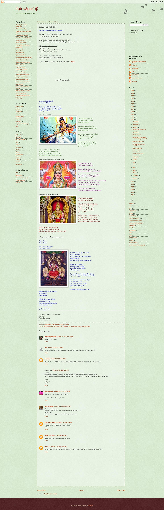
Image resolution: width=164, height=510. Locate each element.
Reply (46, 341)
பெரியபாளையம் (133, 242)
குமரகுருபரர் (19, 111)
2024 (132, 90)
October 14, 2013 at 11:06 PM (60, 370)
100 (130, 232)
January (135, 178)
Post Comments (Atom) (50, 494)
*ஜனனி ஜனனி (19, 50)
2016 (132, 111)
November (136, 124)
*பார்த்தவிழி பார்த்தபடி (21, 69)
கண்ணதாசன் (19, 106)
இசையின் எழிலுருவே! (138, 141)
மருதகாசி (18, 121)
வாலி (89, 326)
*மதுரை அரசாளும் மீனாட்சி (22, 74)
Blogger (90, 505)
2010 (132, 186)
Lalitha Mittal (135, 68)
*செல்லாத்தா (19, 47)
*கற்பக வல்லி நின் (20, 40)
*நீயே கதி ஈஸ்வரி (20, 64)
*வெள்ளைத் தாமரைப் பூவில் (23, 95)
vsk (130, 205)
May (134, 167)
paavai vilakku (133, 237)
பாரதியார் (18, 118)
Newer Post (41, 490)
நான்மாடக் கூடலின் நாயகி (139, 129)
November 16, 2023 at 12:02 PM (57, 435)
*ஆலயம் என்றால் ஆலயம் (22, 35)
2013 (132, 119)
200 (130, 235)
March (135, 172)
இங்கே (72, 61)
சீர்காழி (79, 326)
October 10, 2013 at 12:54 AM (65, 336)
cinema (56, 326)
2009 (132, 189)
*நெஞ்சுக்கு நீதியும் (20, 67)
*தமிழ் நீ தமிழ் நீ (20, 52)
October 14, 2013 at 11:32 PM (62, 406)
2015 (132, 114)
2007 (132, 194)
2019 (132, 103)
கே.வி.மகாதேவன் (20, 180)
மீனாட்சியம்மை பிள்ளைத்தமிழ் (137, 245)
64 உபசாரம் (132, 225)
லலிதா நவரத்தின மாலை (135, 220)
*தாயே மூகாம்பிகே (48, 326)
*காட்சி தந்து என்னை (21, 42)
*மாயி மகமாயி (19, 84)
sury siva (134, 81)
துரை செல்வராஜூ (49, 406)
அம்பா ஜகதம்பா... (137, 134)
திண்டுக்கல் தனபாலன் (50, 336)
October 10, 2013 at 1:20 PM (55, 347)
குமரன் (131, 213)
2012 (132, 181)
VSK (46, 347)
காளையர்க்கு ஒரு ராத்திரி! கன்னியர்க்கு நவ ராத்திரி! (140, 138)
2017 (132, 109)
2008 (132, 192)
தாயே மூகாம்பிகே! (137, 148)
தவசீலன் (18, 114)
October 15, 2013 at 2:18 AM (64, 422)
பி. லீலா (17, 159)
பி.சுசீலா (18, 161)
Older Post (121, 490)
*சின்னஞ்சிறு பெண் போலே (23, 45)
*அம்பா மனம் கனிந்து (21, 28)
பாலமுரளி (84, 326)
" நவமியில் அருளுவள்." (138, 153)
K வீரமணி (18, 134)
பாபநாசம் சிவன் (20, 116)
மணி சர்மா (18, 182)
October (135, 127)
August (135, 159)
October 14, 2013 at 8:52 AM (58, 358)
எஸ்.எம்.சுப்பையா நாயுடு (22, 177)
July (134, 162)
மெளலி (131, 227)
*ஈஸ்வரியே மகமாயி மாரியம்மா (23, 37)
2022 (132, 95)
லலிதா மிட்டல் (132, 210)
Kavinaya (47, 358)
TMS (17, 144)
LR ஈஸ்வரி (18, 137)
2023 (132, 93)
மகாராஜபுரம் (19, 164)
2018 (132, 106)
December (136, 122)
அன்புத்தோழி (135, 74)
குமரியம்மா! (136, 132)
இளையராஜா (67, 326)
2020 (132, 101)
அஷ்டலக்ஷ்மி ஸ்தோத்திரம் (136, 223)
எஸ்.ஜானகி (74, 326)
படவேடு (131, 240)
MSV (62, 326)
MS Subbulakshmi (20, 139)
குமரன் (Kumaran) (136, 78)
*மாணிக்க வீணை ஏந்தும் (22, 79)
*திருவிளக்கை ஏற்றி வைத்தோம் (24, 57)
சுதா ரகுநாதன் (19, 154)
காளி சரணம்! (136, 151)
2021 (132, 98)
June (134, 164)
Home (81, 490)
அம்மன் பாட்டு (27, 8)
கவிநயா (18, 109)
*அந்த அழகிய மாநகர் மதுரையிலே (21, 25)
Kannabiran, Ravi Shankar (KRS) (139, 62)
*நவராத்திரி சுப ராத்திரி (22, 59)
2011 (132, 184)
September (136, 157)
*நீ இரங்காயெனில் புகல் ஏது (23, 62)
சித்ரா (17, 149)
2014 (132, 117)
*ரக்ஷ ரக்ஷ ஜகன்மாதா (21, 93)
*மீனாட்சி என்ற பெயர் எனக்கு (23, 90)
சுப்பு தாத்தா (132, 230)
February (135, 175)
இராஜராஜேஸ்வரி (49, 391)
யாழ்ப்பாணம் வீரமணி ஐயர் (22, 123)
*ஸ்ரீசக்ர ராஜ (19, 98)
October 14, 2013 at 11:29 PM (62, 391)
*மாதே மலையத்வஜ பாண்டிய (23, 81)
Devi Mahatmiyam (134, 218)
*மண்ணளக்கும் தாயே (21, 72)
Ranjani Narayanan (50, 422)
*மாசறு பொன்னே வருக (22, 76)
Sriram (46, 435)
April (134, 170)
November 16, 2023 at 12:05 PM (57, 446)
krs (59, 326)
